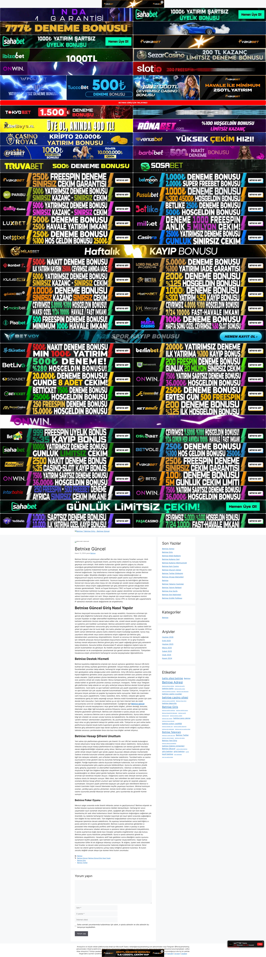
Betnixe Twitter (82, 863)
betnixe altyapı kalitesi (168, 686)
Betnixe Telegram (171, 732)
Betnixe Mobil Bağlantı (171, 556)
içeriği (187, 751)
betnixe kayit (165, 715)
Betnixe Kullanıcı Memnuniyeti (174, 563)
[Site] (66, 180)
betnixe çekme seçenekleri (169, 743)
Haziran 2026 (167, 637)
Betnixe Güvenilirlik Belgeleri (169, 713)
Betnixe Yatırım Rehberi (172, 588)
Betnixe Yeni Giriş (169, 740)
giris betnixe (167, 751)
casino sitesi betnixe (181, 749)
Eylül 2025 (166, 641)
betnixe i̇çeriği (182, 713)
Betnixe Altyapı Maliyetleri (173, 577)
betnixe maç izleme (167, 718)
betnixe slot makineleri (168, 729)
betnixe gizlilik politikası (168, 710)
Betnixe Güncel (82, 858)
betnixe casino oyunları (172, 694)
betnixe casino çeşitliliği (168, 701)
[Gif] (133, 251)
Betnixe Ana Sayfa (169, 591)
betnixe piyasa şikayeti (168, 721)
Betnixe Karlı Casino (170, 566)
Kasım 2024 (167, 658)
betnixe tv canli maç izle (168, 735)
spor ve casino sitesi (167, 757)
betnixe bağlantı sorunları (169, 691)
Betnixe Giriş (81, 860)
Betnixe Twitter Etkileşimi (172, 573)
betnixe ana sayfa (180, 686)
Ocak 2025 (166, 655)
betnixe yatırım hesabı (168, 738)
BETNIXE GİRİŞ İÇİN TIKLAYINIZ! (133, 103)
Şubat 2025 (167, 651)
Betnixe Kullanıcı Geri (171, 559)
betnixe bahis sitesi (180, 688)
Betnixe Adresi (168, 549)
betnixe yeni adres (180, 738)
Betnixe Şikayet (168, 749)
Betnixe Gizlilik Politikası (172, 598)
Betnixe (79, 856)
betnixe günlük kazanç (182, 710)
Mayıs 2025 (167, 648)
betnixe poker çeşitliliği (172, 724)
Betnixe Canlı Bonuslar (182, 691)
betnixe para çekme (181, 718)
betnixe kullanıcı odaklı (176, 715)
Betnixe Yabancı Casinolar (173, 584)
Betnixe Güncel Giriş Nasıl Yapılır (99, 858)
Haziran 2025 (167, 644)
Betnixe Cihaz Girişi (181, 701)
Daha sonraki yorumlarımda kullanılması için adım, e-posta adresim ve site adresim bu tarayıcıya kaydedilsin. (113, 926)
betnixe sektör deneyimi (180, 726)
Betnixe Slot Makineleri (171, 595)
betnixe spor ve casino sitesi (182, 729)
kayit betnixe (167, 754)
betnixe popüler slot (167, 726)
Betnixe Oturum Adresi (171, 570)
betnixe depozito (169, 703)
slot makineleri (178, 754)
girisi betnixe (179, 751)
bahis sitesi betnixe (172, 678)
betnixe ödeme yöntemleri (173, 746)
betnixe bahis (168, 688)
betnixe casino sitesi (175, 697)
